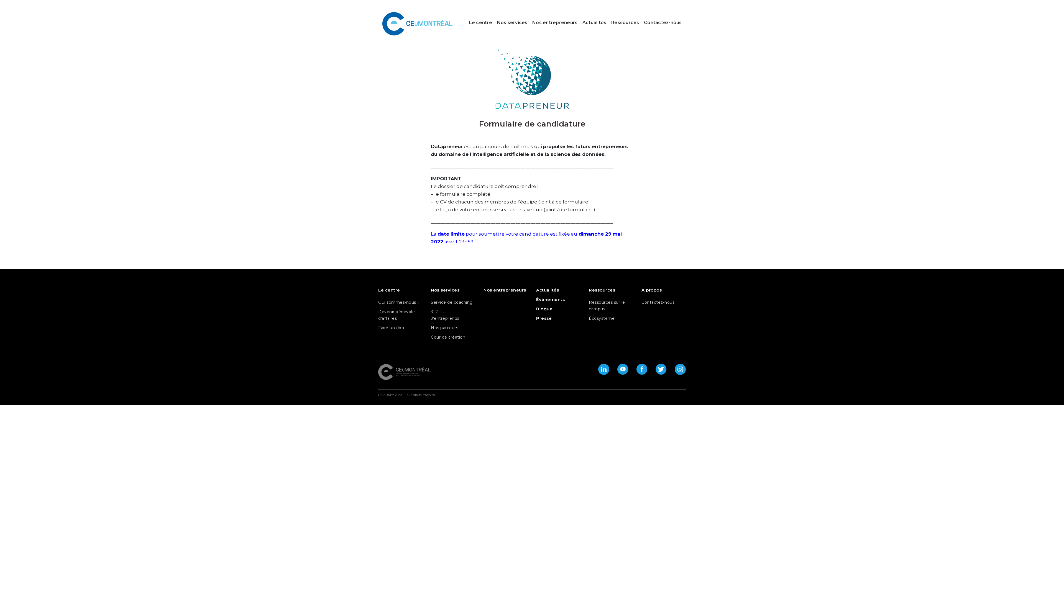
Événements (550, 299)
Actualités (594, 22)
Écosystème (602, 318)
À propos (651, 290)
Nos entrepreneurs (554, 22)
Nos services (512, 22)
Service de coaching (452, 302)
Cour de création (448, 337)
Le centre (480, 22)
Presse (544, 318)
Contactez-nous (663, 22)
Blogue (544, 308)
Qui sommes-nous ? (399, 302)
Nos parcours (444, 327)
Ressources (625, 22)
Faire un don (391, 327)
